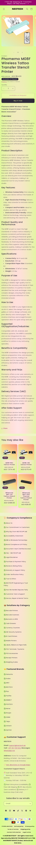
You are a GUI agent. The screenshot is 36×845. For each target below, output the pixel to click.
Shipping (4, 81)
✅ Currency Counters (12, 628)
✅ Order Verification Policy (14, 574)
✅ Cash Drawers (10, 623)
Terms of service (13, 829)
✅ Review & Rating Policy (13, 566)
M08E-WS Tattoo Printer (26, 463)
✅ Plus (6, 691)
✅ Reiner (7, 708)
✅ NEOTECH (8, 687)
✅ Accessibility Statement (13, 536)
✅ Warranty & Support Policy (14, 570)
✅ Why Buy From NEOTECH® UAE (15, 532)
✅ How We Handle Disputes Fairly (16, 590)
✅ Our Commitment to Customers (16, 527)
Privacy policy (29, 826)
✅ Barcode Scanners (11, 615)
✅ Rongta (7, 713)
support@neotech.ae (17, 745)
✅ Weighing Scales (11, 662)
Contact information (14, 832)
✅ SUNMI (7, 717)
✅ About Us (8, 523)
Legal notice (27, 832)
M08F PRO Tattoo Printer (9, 463)
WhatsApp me (9, 751)
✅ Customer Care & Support (14, 594)
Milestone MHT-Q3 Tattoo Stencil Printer (9, 495)
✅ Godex (7, 679)
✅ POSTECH (8, 704)
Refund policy (18, 826)
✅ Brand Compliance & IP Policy (15, 544)
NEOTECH (9, 826)
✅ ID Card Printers (10, 636)
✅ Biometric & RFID (11, 619)
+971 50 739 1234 (14, 748)
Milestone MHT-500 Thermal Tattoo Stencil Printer (26, 496)
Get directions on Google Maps (18, 765)
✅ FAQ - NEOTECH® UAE (12, 553)
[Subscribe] (30, 803)
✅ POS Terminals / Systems (14, 649)
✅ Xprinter (8, 730)
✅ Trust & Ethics (10, 579)
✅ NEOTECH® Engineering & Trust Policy (16, 584)
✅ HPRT (7, 683)
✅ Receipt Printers (10, 658)
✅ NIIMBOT (8, 700)
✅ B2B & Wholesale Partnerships (15, 540)
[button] (4, 9)
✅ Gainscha (8, 674)
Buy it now (18, 101)
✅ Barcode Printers (11, 610)
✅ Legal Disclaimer (11, 557)
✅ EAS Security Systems (12, 632)
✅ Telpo (7, 721)
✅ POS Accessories (11, 653)
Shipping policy (25, 829)
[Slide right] (22, 52)
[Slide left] (14, 52)
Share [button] (5, 428)
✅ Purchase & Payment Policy (15, 562)
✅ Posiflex (7, 696)
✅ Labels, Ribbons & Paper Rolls (15, 645)
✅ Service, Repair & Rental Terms (16, 598)
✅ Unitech (8, 726)
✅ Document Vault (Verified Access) (17, 549)
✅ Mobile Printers (10, 641)
